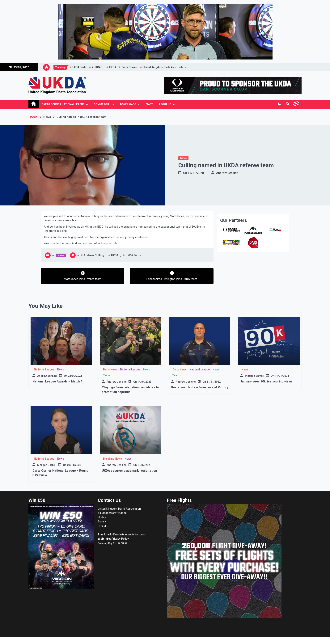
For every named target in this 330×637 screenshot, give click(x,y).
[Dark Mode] (279, 104)
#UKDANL (98, 67)
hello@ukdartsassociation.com (126, 534)
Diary (149, 104)
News (183, 158)
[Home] (33, 104)
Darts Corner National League (63, 104)
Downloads (128, 104)
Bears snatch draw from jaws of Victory (199, 387)
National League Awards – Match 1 (57, 381)
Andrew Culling (94, 255)
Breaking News (112, 458)
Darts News (110, 369)
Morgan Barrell (254, 375)
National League (44, 369)
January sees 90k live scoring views (266, 381)
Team (106, 375)
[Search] (287, 104)
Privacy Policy (120, 538)
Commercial (102, 104)
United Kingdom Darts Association (164, 67)
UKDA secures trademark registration (129, 470)
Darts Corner (129, 67)
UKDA (112, 67)
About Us (165, 104)
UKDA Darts (79, 67)
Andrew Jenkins (227, 173)
